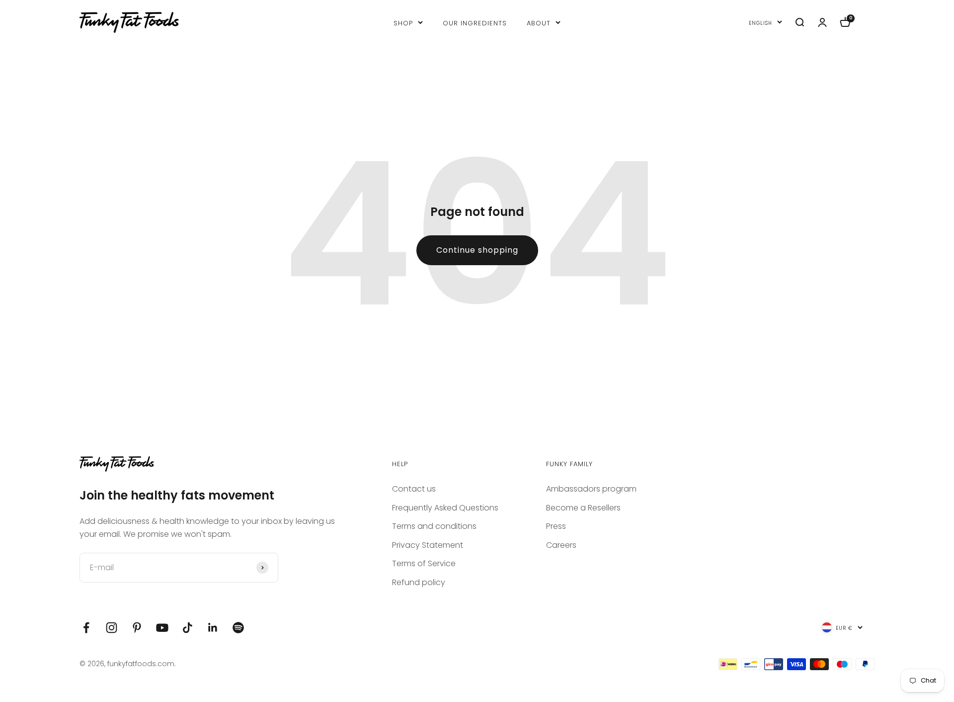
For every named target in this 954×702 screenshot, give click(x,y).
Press (556, 526)
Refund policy (418, 582)
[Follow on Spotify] (238, 627)
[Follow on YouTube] (162, 627)
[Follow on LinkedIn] (213, 627)
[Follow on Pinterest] (137, 627)
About (539, 22)
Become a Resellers (583, 507)
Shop (403, 22)
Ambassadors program (591, 489)
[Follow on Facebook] (86, 627)
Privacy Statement (427, 545)
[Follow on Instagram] (111, 627)
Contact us (414, 489)
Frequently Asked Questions (445, 507)
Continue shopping (477, 250)
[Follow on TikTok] (187, 627)
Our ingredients (475, 22)
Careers (561, 545)
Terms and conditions (434, 526)
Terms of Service (424, 563)
